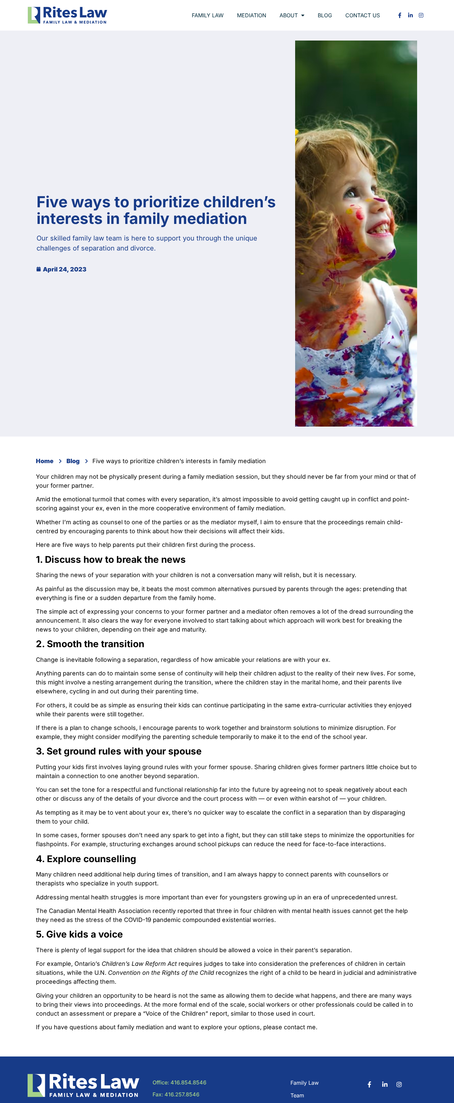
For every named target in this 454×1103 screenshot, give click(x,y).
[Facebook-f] (400, 15)
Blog (325, 15)
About (289, 15)
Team (297, 1095)
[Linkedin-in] (410, 15)
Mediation (251, 15)
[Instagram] (421, 15)
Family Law (208, 15)
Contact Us (362, 15)
